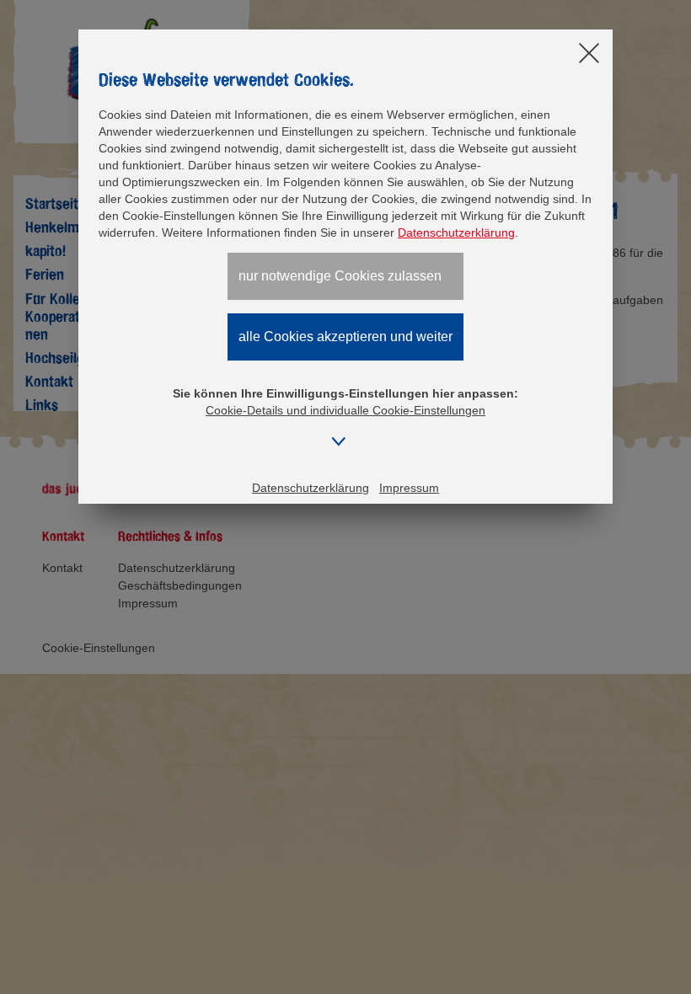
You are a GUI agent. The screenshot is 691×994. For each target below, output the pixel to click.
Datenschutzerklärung (456, 232)
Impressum (409, 487)
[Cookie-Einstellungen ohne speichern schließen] (589, 54)
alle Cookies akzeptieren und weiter (345, 336)
